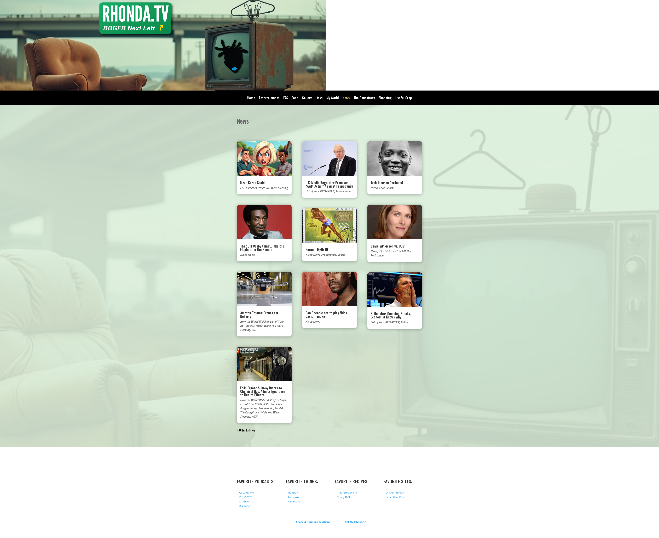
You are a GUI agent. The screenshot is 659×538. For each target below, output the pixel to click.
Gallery (307, 98)
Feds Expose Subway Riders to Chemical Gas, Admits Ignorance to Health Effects (262, 391)
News (346, 98)
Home (251, 98)
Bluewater (245, 506)
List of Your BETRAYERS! (254, 404)
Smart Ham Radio (396, 497)
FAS (285, 98)
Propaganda (265, 408)
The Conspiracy (364, 98)
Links (319, 98)
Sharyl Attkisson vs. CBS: (388, 246)
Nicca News (247, 255)
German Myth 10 (316, 249)
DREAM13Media (395, 492)
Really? (279, 408)
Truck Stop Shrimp (347, 492)
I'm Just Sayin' (278, 400)
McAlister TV (246, 501)
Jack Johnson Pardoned (387, 182)
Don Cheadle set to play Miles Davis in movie (326, 314)
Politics (252, 188)
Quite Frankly (246, 492)
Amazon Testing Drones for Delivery (259, 314)
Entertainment (269, 98)
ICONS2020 (245, 497)
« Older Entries (246, 430)
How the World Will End (254, 321)
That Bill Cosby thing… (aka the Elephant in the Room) (262, 247)
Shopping (385, 98)
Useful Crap (403, 98)
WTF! (254, 330)
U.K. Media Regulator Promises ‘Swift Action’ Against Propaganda (329, 184)
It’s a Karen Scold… (253, 182)
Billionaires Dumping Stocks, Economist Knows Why (391, 315)
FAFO (243, 188)
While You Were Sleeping (273, 188)
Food (295, 98)
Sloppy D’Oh (344, 497)
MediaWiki (293, 497)
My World (332, 98)
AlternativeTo (295, 501)
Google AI (293, 492)
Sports (341, 255)
